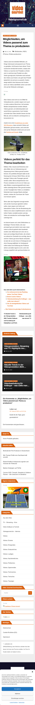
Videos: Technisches (9, 572)
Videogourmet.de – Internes (11, 531)
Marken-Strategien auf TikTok (12, 468)
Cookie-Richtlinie (14, 702)
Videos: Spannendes (9, 567)
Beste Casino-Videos (14, 296)
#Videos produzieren (15, 54)
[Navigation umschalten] (18, 25)
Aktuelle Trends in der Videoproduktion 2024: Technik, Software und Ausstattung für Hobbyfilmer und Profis (10, 318)
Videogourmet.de (17, 19)
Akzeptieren (17, 689)
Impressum (6, 637)
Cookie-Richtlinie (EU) (10, 632)
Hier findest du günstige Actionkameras (18, 309)
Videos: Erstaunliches (10, 549)
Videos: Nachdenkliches (10, 558)
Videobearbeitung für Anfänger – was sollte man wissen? (25, 316)
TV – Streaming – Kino (10, 522)
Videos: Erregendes (9, 545)
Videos (5, 536)
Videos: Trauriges (8, 581)
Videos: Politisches (9, 563)
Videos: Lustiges (8, 554)
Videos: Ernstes (8, 540)
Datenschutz (21, 702)
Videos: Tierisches (9, 576)
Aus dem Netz (7, 518)
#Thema (5, 54)
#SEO (24, 51)
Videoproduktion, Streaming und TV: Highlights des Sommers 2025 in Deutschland (17, 348)
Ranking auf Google (12, 132)
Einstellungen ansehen (17, 698)
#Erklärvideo (18, 51)
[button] (32, 671)
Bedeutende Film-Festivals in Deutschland (16, 450)
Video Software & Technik (9, 35)
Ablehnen (17, 693)
